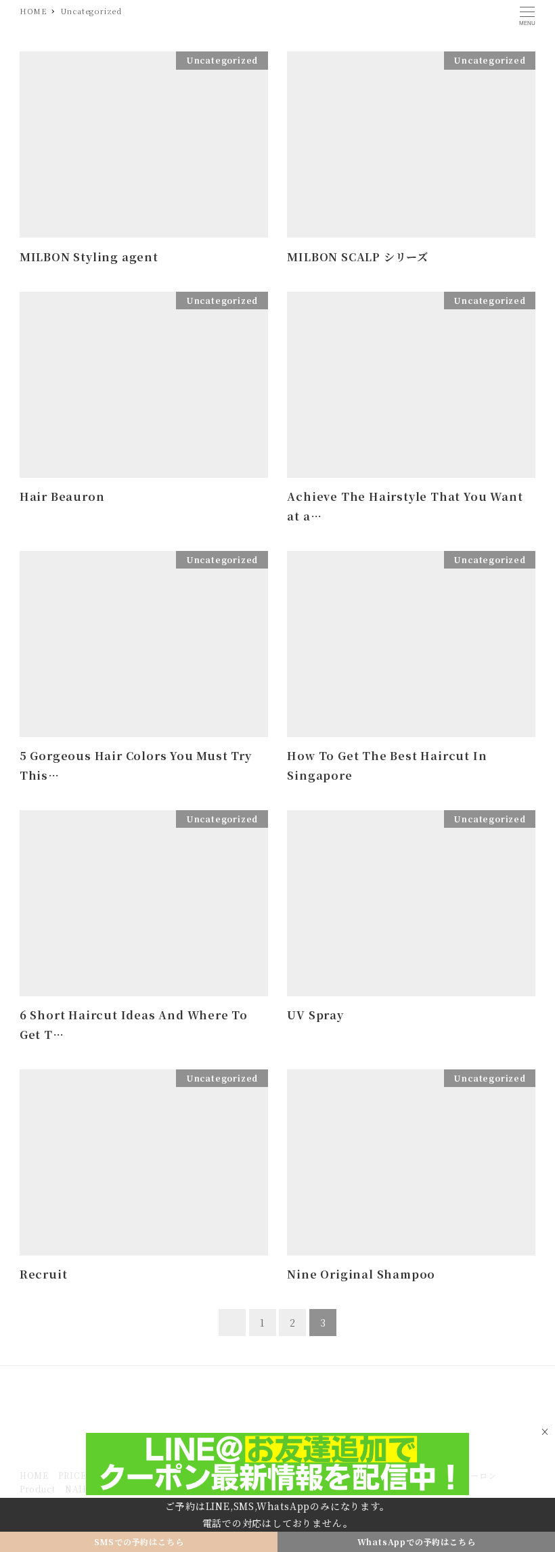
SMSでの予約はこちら (139, 1541)
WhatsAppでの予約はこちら (416, 1541)
